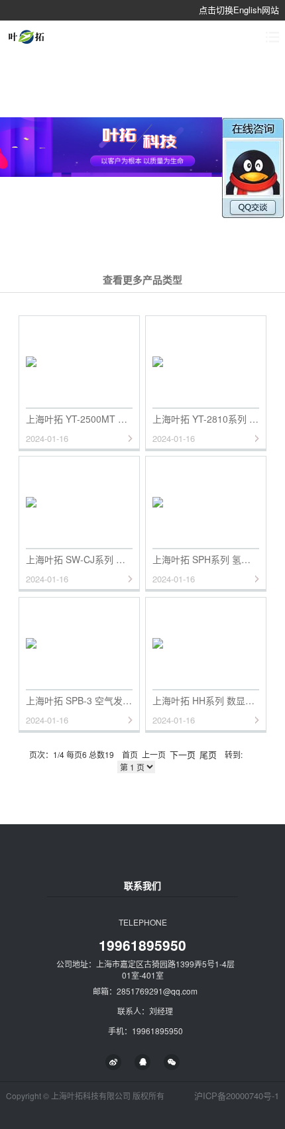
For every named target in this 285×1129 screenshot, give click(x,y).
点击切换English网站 (239, 9)
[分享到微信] (172, 1062)
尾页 (208, 754)
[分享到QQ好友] (142, 1062)
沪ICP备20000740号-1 (236, 1095)
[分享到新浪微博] (113, 1062)
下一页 (183, 754)
